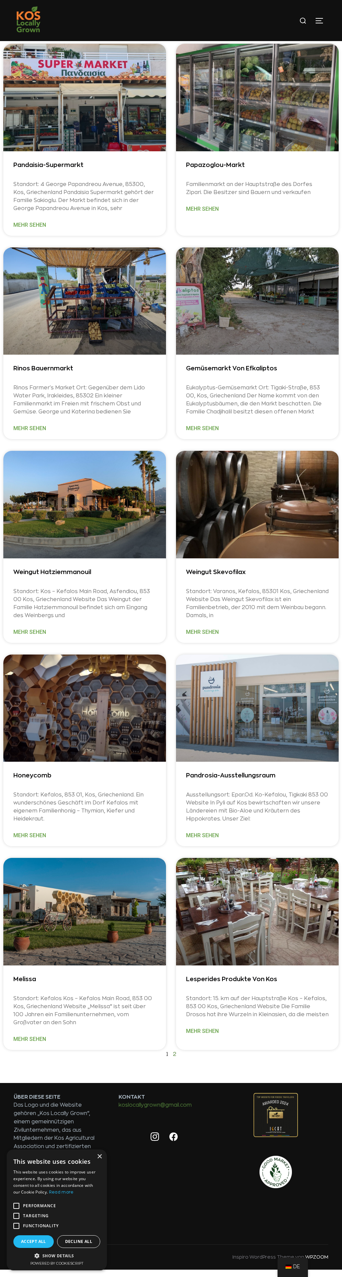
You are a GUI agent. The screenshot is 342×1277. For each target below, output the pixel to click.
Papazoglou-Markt (215, 165)
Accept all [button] (33, 1241)
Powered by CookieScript (56, 1263)
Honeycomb (32, 775)
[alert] (57, 1209)
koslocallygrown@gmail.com (155, 1105)
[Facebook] (173, 1137)
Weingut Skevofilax (216, 572)
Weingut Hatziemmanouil (52, 572)
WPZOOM (316, 1257)
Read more (61, 1192)
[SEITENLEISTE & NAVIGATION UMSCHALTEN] (321, 20)
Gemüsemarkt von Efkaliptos (231, 368)
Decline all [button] (78, 1241)
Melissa (24, 979)
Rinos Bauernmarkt (43, 368)
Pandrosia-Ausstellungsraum (231, 775)
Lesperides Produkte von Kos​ (231, 979)
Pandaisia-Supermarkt (48, 165)
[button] (56, 1255)
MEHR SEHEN (29, 225)
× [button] (99, 1156)
